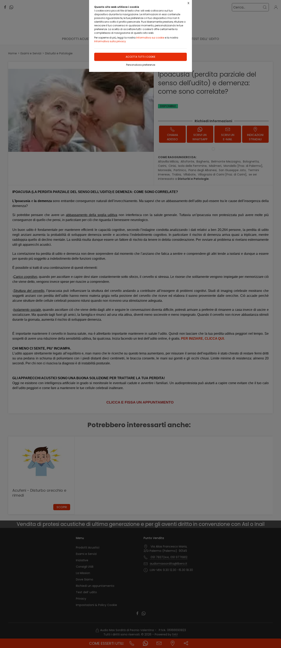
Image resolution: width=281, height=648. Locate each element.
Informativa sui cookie (150, 37)
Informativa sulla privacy (110, 41)
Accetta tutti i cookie (140, 56)
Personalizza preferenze (140, 65)
